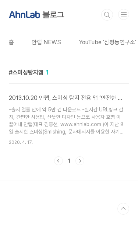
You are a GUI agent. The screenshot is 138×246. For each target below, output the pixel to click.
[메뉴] (123, 14)
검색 (107, 14)
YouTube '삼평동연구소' (107, 42)
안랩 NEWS (46, 42)
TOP (123, 209)
